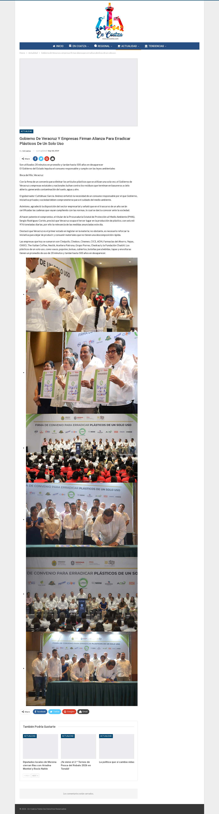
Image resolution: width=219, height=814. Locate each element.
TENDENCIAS (156, 46)
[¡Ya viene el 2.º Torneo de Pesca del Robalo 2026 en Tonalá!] (78, 746)
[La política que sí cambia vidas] (116, 746)
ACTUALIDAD (129, 46)
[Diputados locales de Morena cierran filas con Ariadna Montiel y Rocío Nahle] (40, 746)
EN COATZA (79, 46)
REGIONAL (104, 46)
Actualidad (26, 131)
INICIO (59, 46)
